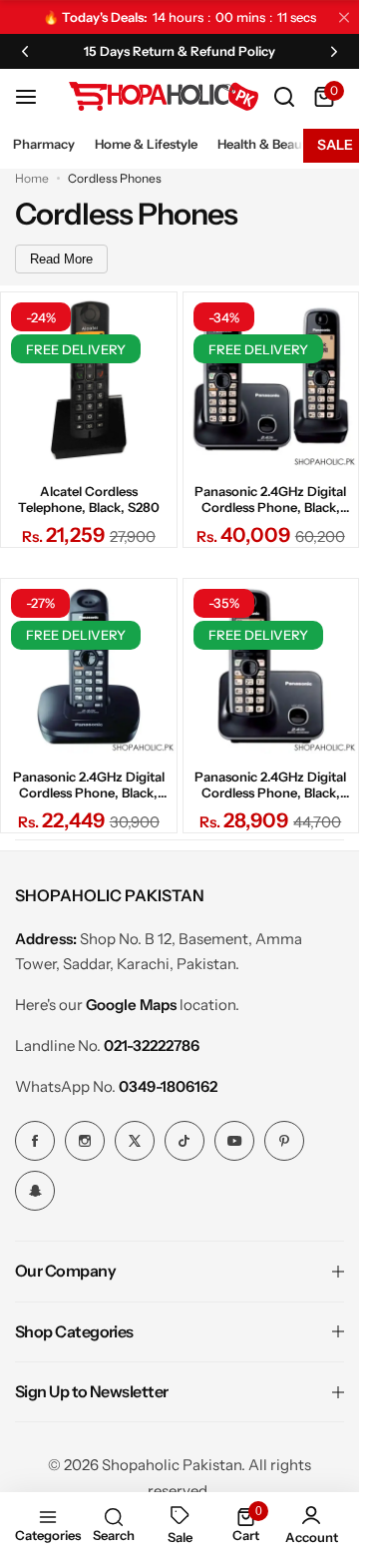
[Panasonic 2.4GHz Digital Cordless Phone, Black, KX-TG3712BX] (271, 380)
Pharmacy (44, 144)
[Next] (334, 51)
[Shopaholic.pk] (163, 96)
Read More (61, 259)
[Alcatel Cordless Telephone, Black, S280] (89, 380)
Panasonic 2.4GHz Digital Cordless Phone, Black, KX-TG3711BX (270, 784)
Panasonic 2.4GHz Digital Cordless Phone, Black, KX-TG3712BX (270, 499)
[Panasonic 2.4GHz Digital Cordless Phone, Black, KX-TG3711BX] (271, 667)
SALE (335, 145)
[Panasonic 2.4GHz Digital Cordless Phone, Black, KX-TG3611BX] (89, 667)
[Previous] (25, 51)
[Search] (284, 97)
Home (32, 178)
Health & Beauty (265, 144)
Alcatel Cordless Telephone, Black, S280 (89, 499)
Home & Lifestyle (146, 144)
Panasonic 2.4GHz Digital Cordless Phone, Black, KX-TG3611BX (89, 784)
